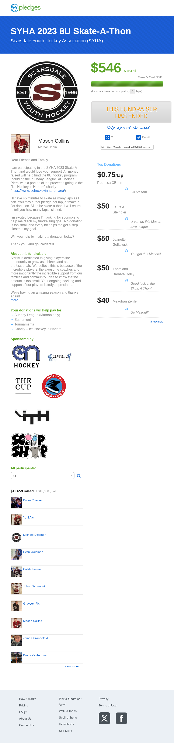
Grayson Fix (31, 603)
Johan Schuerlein (34, 586)
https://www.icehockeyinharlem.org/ (38, 190)
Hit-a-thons (66, 724)
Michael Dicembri (34, 534)
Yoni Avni (29, 517)
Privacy (103, 698)
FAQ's (23, 712)
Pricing (23, 705)
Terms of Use (107, 705)
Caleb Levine (32, 569)
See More (65, 730)
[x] (104, 718)
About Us (25, 718)
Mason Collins (32, 620)
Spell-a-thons (68, 717)
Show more (71, 666)
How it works (27, 698)
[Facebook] (121, 718)
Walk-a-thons (68, 711)
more (14, 300)
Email (145, 137)
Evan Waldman (33, 552)
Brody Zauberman (35, 655)
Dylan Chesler (32, 500)
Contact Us (26, 725)
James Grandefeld (35, 638)
